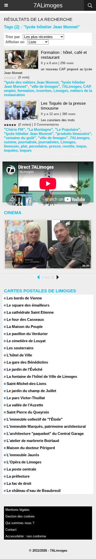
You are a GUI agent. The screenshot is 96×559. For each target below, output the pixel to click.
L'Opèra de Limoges (23, 462)
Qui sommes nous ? (19, 523)
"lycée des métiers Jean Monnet (31, 82)
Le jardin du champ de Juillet (31, 391)
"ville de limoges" (45, 86)
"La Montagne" (40, 129)
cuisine (10, 142)
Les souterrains (19, 348)
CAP (87, 86)
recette (68, 146)
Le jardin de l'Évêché (24, 369)
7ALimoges (48, 5)
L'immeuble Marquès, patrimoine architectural (46, 426)
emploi (10, 90)
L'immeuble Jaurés (22, 455)
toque (81, 146)
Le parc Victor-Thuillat (25, 398)
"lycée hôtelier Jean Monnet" (28, 134)
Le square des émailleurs (27, 305)
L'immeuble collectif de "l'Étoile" (34, 419)
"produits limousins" (73, 134)
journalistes (48, 142)
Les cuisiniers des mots (58, 120)
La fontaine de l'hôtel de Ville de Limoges (41, 376)
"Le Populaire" (67, 129)
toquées (11, 150)
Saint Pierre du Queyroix (27, 412)
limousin (11, 146)
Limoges (60, 90)
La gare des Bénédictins (27, 362)
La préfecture (18, 476)
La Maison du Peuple (24, 326)
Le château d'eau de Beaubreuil (33, 490)
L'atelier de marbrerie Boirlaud (32, 441)
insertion (43, 90)
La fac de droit (18, 483)
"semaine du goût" (20, 138)
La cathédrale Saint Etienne (30, 312)
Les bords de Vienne (24, 298)
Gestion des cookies (20, 516)
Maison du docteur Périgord (30, 448)
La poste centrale (21, 469)
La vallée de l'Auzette (24, 405)
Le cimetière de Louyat (26, 341)
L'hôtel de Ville (19, 355)
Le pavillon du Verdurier (27, 334)
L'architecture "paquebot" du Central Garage (45, 433)
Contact (10, 529)
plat (24, 146)
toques (26, 150)
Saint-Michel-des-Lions (26, 384)
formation (25, 90)
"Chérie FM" (14, 129)
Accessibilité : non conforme (25, 536)
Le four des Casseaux (25, 319)
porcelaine (38, 146)
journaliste (27, 142)
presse (55, 146)
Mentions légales (17, 510)
